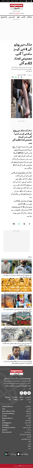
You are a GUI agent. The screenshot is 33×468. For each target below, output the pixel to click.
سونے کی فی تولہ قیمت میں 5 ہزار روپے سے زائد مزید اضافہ (18, 293)
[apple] (22, 454)
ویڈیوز (29, 446)
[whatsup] (19, 224)
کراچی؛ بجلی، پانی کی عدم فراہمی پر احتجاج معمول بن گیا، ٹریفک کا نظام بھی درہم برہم (17, 310)
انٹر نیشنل (28, 416)
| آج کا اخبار (21, 13)
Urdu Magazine (6, 423)
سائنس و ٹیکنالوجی (26, 439)
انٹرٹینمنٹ (28, 420)
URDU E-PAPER (14, 1)
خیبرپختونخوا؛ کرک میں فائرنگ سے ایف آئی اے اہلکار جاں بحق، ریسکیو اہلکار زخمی (17, 276)
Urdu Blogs (5, 425)
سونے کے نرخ (28, 432)
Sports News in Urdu (8, 411)
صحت (29, 430)
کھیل (18, 17)
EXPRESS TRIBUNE (5, 1)
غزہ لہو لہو (28, 411)
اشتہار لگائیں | (12, 13)
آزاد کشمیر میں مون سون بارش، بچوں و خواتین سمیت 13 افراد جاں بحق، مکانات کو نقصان (17, 344)
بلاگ (29, 442)
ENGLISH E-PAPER (23, 1)
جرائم (29, 449)
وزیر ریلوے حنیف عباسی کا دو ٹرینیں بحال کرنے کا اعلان (18, 327)
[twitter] (24, 224)
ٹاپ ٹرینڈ (28, 425)
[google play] (10, 454)
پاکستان (5, 17)
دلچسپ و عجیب (27, 427)
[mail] (14, 224)
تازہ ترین (23, 17)
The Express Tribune (8, 427)
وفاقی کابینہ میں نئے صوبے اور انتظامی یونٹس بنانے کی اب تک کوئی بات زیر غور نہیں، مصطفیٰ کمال (17, 362)
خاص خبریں (12, 17)
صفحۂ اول (29, 17)
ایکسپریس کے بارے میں (28, 399)
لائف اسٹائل (28, 423)
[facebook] (29, 224)
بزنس (29, 444)
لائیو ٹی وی (17, 13)
